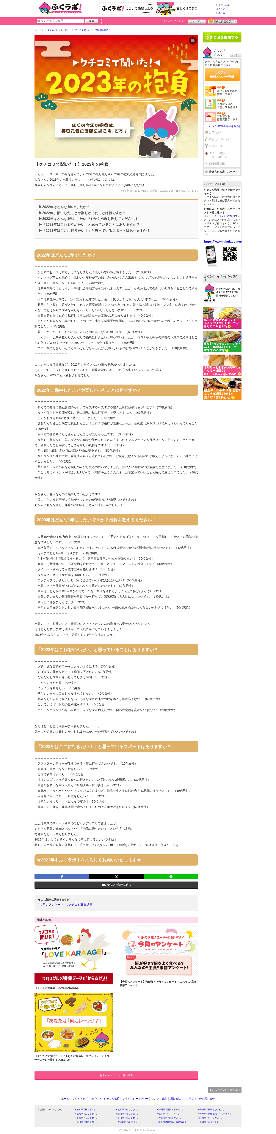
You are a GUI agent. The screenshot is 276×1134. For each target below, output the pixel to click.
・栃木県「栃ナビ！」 (85, 1109)
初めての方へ (224, 4)
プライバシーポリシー (135, 1098)
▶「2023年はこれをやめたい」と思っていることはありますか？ (89, 224)
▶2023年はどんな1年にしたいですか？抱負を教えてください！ (88, 219)
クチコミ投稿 (111, 1098)
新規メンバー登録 (222, 21)
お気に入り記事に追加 (118, 884)
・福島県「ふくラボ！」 (86, 1113)
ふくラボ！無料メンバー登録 (222, 74)
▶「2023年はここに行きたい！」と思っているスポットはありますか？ (94, 230)
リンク (155, 1098)
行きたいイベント (219, 139)
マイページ (215, 146)
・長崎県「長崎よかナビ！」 (211, 1109)
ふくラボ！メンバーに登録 (219, 216)
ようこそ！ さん (174, 20)
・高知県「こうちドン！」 (210, 1122)
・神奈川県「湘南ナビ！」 (169, 1118)
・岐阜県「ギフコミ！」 (168, 1113)
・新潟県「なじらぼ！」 (127, 1113)
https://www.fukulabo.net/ (223, 241)
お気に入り (215, 132)
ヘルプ (221, 9)
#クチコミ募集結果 (80, 904)
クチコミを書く (222, 37)
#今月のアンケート (51, 904)
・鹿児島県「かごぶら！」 (128, 1122)
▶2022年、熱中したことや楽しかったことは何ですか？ (82, 213)
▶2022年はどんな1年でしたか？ (64, 207)
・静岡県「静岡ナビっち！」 (170, 1109)
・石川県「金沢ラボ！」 (86, 1122)
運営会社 (175, 1098)
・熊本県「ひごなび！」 (127, 1109)
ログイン (197, 21)
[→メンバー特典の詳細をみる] (222, 126)
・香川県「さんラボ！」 (127, 1118)
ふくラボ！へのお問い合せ (199, 1098)
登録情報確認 (217, 163)
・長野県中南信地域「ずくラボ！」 (214, 1113)
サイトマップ (80, 1098)
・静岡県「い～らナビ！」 (210, 1118)
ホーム (221, 13)
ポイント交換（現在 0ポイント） (220, 155)
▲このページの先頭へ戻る (224, 1089)
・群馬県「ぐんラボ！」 (86, 1118)
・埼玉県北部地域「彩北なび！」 (172, 1122)
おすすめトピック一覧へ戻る (116, 1075)
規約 (164, 1098)
